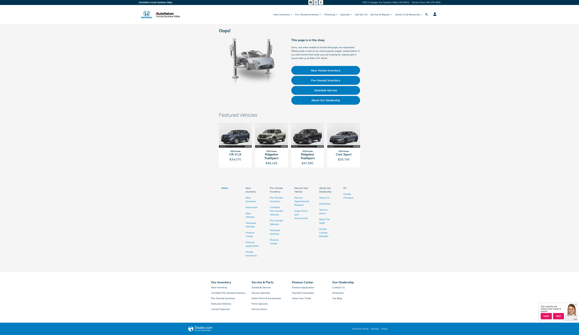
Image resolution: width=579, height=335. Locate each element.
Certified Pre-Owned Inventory (228, 292)
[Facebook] (310, 2)
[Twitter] (321, 2)
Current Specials (220, 309)
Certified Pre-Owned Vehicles (276, 211)
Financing (329, 14)
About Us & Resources (407, 14)
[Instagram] (315, 2)
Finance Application (303, 287)
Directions (325, 203)
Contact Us (338, 287)
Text (558, 316)
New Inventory (282, 14)
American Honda (360, 328)
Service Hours (259, 309)
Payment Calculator (303, 292)
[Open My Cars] (434, 14)
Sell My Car (361, 14)
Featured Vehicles (221, 303)
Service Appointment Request (301, 201)
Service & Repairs (380, 14)
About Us (324, 197)
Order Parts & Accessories (266, 298)
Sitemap (375, 328)
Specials (345, 14)
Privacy (384, 328)
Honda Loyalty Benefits (323, 232)
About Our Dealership (325, 100)
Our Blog (337, 298)
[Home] (147, 14)
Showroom (252, 207)
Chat (546, 316)
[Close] (575, 305)
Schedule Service (325, 90)
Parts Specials (260, 303)
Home (224, 187)
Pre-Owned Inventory (307, 14)
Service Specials (261, 292)
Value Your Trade (301, 298)
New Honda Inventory (326, 70)
